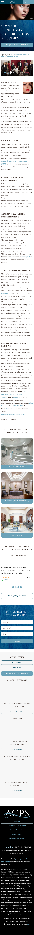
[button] (2, 2)
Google (6, 579)
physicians (17, 397)
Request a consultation (17, 45)
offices (7, 409)
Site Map (17, 821)
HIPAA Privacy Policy (17, 839)
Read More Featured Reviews (17, 596)
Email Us (17, 668)
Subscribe (17, 641)
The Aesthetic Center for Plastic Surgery (13, 394)
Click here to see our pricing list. (13, 414)
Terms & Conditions (17, 830)
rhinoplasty (26, 257)
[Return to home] (17, 814)
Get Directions (17, 711)
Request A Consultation (17, 673)
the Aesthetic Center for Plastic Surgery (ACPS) (15, 161)
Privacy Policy (17, 834)
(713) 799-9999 (17, 662)
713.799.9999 (19, 406)
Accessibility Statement (17, 825)
